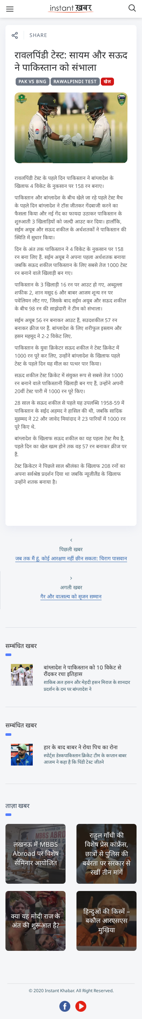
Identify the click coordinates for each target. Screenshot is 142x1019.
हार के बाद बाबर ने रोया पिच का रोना (81, 747)
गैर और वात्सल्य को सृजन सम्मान (71, 596)
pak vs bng (33, 81)
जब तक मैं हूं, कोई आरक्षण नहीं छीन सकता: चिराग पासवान (71, 558)
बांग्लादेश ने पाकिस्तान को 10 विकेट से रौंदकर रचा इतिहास (82, 670)
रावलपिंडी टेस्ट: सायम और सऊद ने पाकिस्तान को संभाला (71, 61)
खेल (107, 81)
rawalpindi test (75, 81)
